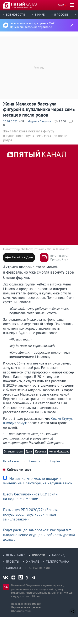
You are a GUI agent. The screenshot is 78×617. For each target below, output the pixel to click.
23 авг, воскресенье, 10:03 (22, 7)
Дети (29, 451)
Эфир (61, 5)
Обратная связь (21, 611)
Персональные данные (26, 607)
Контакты (13, 568)
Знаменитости (13, 451)
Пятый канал (15, 555)
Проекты (12, 561)
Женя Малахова (59, 451)
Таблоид (58, 555)
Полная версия (38, 568)
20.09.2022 (10, 121)
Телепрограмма (57, 561)
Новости (38, 555)
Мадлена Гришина (39, 121)
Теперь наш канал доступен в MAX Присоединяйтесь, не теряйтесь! (32, 25)
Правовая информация (26, 604)
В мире (40, 14)
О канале (32, 561)
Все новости (15, 14)
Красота (40, 451)
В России (61, 14)
